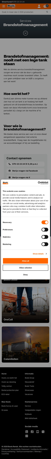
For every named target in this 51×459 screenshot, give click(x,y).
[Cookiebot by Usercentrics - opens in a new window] (38, 182)
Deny (25, 275)
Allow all (25, 261)
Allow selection (25, 268)
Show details (38, 254)
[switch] (45, 229)
